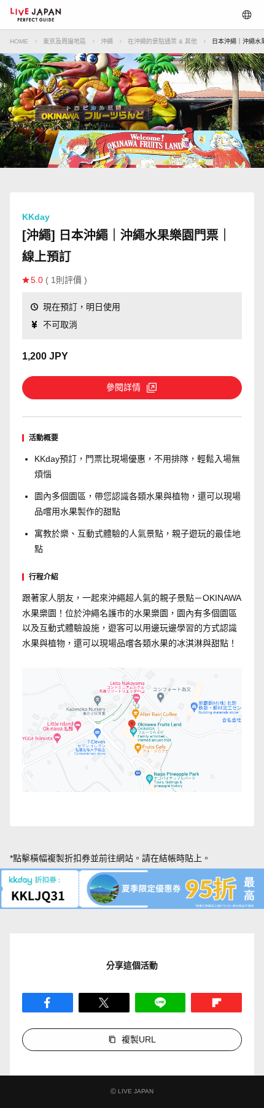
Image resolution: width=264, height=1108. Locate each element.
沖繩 (107, 41)
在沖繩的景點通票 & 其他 (162, 41)
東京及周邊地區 (64, 41)
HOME (19, 41)
